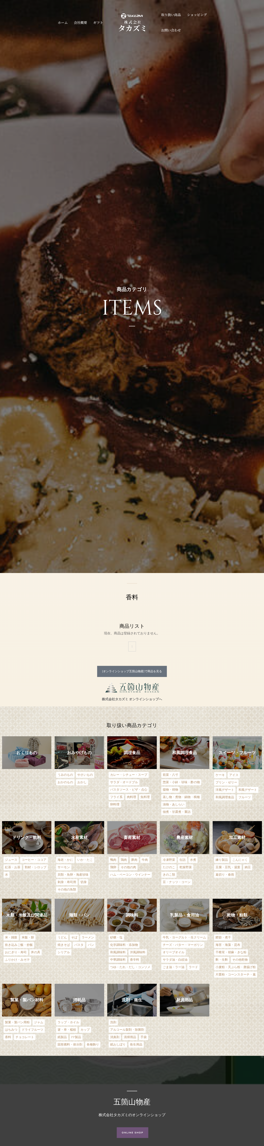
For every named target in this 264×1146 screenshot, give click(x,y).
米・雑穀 (11, 937)
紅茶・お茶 (12, 867)
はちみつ (11, 1030)
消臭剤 (114, 1037)
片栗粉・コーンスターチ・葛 (236, 974)
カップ (85, 1030)
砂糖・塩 (116, 937)
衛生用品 (136, 1044)
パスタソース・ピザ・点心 (128, 790)
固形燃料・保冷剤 (70, 1044)
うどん (62, 937)
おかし (82, 782)
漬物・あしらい (173, 804)
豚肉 (134, 860)
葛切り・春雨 (225, 875)
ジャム (38, 1022)
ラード (193, 967)
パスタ (79, 945)
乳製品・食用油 (184, 915)
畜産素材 (132, 837)
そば (74, 937)
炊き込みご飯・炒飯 (19, 945)
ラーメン (88, 937)
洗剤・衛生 (132, 1000)
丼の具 (35, 952)
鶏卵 (113, 867)
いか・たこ (85, 860)
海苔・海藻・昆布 (228, 945)
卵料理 (114, 804)
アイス (233, 775)
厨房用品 (184, 1000)
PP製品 (76, 1037)
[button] (132, 671)
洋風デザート (225, 790)
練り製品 (222, 860)
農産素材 (184, 837)
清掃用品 (130, 1037)
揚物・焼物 (170, 790)
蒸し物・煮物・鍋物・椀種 (181, 797)
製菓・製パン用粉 (17, 1022)
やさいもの (85, 775)
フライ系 (116, 797)
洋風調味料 (137, 952)
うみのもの (65, 775)
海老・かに (65, 860)
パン (91, 945)
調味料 (132, 915)
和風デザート (247, 790)
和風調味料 (118, 952)
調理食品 (132, 752)
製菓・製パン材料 (26, 1000)
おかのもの (65, 782)
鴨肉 (113, 860)
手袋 (143, 1037)
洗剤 (113, 1022)
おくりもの (26, 752)
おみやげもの (79, 752)
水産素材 (79, 837)
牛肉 (145, 860)
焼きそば (64, 945)
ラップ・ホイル (68, 1022)
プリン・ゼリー (226, 782)
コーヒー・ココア (34, 860)
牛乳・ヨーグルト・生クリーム (184, 937)
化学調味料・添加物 (124, 945)
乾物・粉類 (237, 915)
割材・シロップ (35, 867)
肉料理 (131, 797)
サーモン (64, 867)
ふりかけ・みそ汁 (17, 960)
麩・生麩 (222, 960)
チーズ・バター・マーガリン (183, 945)
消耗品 (79, 1000)
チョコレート (24, 1037)
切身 (83, 882)
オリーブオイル (173, 952)
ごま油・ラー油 (173, 967)
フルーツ (244, 797)
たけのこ (169, 867)
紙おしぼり (118, 1044)
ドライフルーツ (32, 1030)
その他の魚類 (67, 889)
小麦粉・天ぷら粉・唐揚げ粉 (236, 967)
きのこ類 (169, 875)
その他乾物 (240, 960)
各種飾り (93, 1044)
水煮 (193, 860)
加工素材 (237, 837)
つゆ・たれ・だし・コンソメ (130, 967)
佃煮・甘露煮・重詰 (177, 812)
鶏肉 (124, 860)
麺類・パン (79, 915)
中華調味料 (118, 960)
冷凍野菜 (169, 860)
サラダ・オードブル (124, 782)
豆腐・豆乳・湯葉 (228, 867)
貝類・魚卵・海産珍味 (73, 875)
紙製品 (62, 1037)
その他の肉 (128, 867)
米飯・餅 (28, 937)
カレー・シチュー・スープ (128, 775)
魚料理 (145, 797)
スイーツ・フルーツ (237, 752)
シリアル (64, 952)
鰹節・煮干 (223, 937)
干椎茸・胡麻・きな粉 (231, 952)
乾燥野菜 (185, 867)
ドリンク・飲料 (26, 837)
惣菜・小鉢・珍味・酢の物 (181, 782)
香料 (8, 1037)
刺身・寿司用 (67, 882)
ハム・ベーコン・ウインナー (130, 875)
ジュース (11, 860)
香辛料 (134, 960)
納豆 (248, 867)
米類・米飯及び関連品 (26, 915)
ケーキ (220, 775)
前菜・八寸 (170, 775)
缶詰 (182, 860)
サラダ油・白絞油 (175, 960)
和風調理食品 (184, 752)
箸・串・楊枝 (67, 1030)
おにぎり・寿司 (16, 952)
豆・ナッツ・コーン (177, 882)
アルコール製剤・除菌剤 (127, 1030)
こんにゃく (240, 860)
